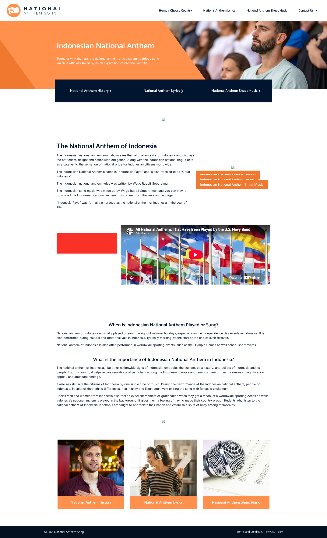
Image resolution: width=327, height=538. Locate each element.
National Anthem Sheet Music (267, 10)
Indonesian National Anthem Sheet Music (232, 184)
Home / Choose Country (175, 10)
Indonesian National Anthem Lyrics (227, 180)
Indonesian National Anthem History (228, 175)
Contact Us (306, 10)
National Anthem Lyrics (219, 10)
